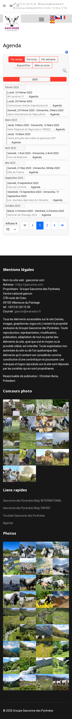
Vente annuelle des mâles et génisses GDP (31, 138)
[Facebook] (4, 5)
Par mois (32, 59)
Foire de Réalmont (17, 157)
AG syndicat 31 (15, 96)
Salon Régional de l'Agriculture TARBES (29, 129)
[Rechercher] (65, 70)
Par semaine (48, 59)
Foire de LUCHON (16, 187)
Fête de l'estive (15, 172)
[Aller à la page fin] (62, 225)
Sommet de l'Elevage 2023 (22, 215)
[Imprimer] (66, 52)
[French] (63, 17)
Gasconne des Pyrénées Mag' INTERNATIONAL (32, 500)
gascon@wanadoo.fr (52, 4)
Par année (16, 59)
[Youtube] (11, 5)
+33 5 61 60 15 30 (26, 4)
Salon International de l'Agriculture (26, 114)
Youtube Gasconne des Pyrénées (24, 515)
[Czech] (57, 17)
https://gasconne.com (29, 284)
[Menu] (41, 19)
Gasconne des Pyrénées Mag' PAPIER (26, 508)
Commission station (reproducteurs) (27, 105)
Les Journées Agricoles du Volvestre (27, 200)
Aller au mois (42, 65)
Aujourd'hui (23, 65)
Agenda (8, 523)
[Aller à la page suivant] (54, 225)
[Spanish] (52, 21)
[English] (52, 17)
